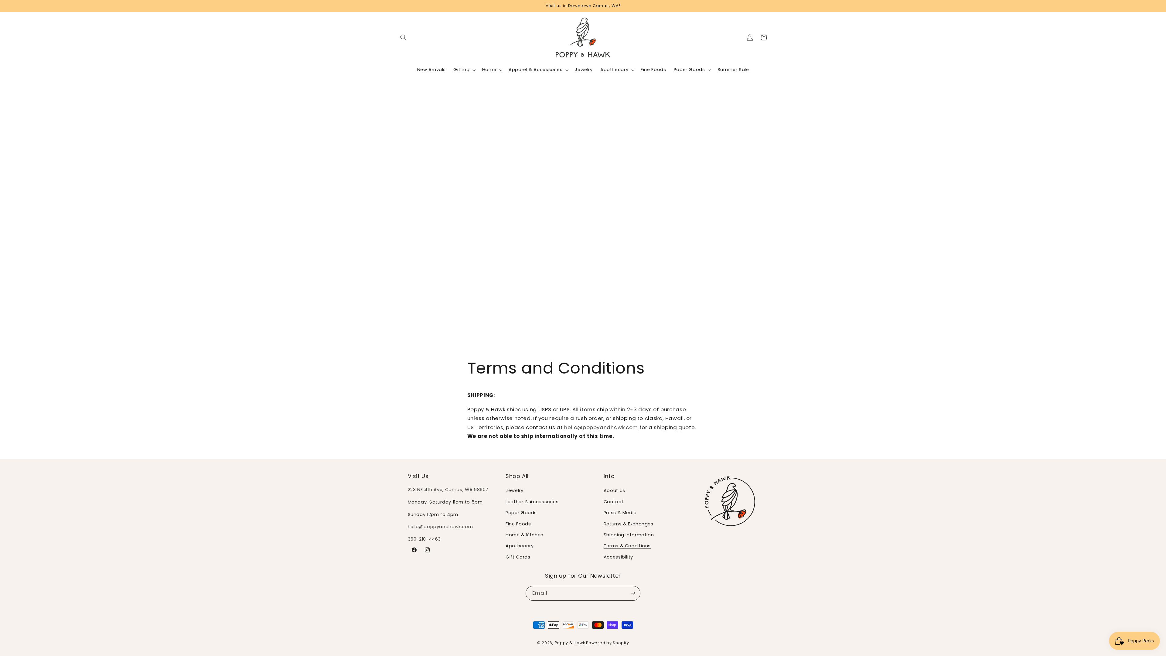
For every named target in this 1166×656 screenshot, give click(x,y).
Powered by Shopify (607, 642)
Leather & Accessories (532, 502)
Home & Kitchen (525, 535)
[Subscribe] (633, 593)
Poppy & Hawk (570, 642)
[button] (404, 37)
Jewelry (514, 490)
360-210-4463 (424, 539)
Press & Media (620, 513)
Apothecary (520, 546)
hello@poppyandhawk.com (601, 427)
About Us (614, 490)
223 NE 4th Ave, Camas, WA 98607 (448, 490)
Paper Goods (521, 513)
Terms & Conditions (627, 546)
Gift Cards (518, 557)
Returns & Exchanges (628, 524)
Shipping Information (629, 535)
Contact (613, 502)
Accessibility (618, 557)
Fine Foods (518, 524)
